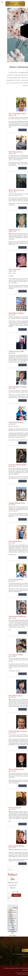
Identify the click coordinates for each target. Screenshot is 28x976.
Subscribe (16, 895)
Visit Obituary (22, 130)
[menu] (2, 2)
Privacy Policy (21, 974)
